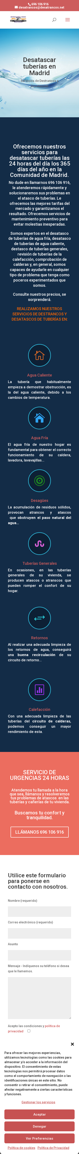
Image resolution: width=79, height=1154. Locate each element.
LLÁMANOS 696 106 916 (39, 832)
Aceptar (39, 1114)
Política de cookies (21, 1148)
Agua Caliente (39, 375)
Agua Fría (39, 437)
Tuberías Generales (39, 563)
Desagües (39, 500)
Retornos (39, 638)
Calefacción (39, 709)
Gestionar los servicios (38, 1102)
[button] (72, 1044)
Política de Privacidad (53, 1148)
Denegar (39, 1126)
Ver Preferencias (39, 1138)
